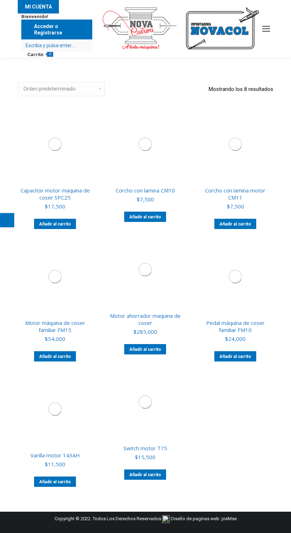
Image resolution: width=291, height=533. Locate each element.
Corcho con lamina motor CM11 (235, 194)
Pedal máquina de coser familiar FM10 (235, 326)
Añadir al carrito (55, 224)
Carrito (39, 54)
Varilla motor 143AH (55, 455)
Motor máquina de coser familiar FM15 (55, 326)
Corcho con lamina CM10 (145, 190)
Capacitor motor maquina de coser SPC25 (55, 194)
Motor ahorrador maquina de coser (145, 319)
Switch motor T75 (145, 448)
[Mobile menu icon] (266, 29)
